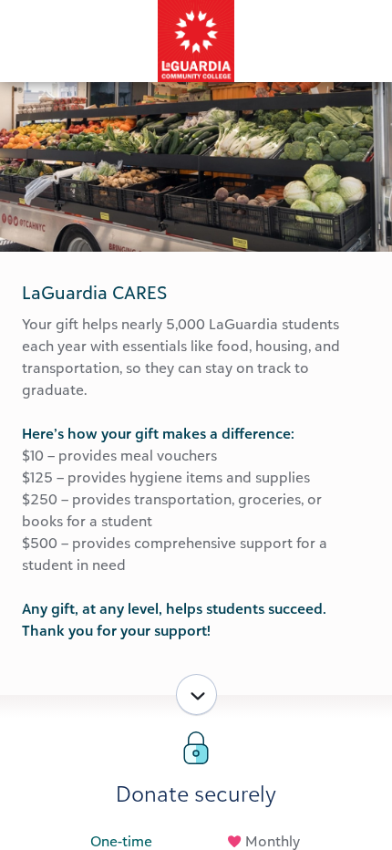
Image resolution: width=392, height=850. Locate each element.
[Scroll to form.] (196, 694)
